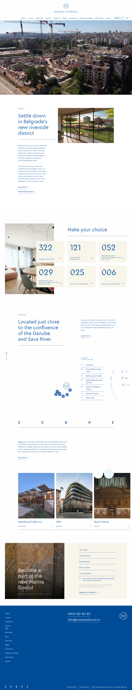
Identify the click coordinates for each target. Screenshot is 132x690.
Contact (108, 18)
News (117, 18)
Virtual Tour (56, 18)
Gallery (64, 18)
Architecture (73, 18)
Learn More (22, 72)
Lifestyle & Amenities (86, 18)
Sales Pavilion (99, 18)
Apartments (39, 18)
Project (23, 18)
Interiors (48, 18)
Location (31, 18)
